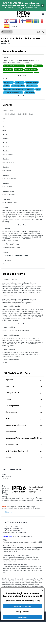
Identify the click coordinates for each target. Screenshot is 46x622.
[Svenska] (34, 21)
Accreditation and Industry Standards (16, 555)
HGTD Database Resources (16, 522)
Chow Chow (8, 69)
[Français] (18, 21)
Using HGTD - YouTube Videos (13, 529)
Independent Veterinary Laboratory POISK (18, 89)
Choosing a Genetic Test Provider (15, 565)
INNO (38, 89)
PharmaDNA (29, 93)
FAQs (5, 540)
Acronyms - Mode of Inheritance (14, 532)
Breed (4, 474)
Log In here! (22, 617)
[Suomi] (23, 21)
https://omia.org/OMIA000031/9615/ (16, 255)
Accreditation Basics (10, 546)
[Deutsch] (29, 21)
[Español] (6, 26)
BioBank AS (19, 82)
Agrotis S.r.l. (8, 82)
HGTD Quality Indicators (11, 530)
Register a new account (22, 606)
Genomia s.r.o (32, 86)
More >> (8, 512)
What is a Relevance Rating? (18, 536)
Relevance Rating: (9, 60)
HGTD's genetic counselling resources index (21, 579)
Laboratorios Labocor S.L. (13, 93)
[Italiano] (40, 21)
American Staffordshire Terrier (14, 66)
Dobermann (18, 69)
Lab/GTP (5, 479)
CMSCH (6, 86)
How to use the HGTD (10, 527)
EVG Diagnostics (18, 86)
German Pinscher (31, 69)
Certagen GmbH (32, 82)
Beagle (29, 66)
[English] (6, 21)
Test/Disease (6, 476)
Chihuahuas (38, 66)
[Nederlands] (12, 21)
